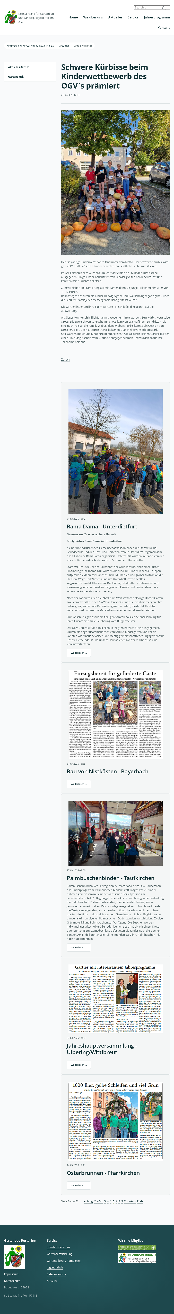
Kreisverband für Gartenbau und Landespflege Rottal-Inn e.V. (36, 18)
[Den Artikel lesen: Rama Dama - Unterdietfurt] (115, 451)
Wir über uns (93, 17)
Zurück (65, 359)
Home (73, 17)
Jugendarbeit (55, 1267)
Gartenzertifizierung (59, 1254)
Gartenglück (16, 77)
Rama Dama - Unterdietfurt (102, 526)
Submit (165, 8)
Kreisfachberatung (58, 1247)
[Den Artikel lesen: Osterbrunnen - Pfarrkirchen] (115, 1121)
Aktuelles (115, 17)
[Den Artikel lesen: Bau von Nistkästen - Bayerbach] (115, 714)
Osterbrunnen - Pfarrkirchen (103, 1173)
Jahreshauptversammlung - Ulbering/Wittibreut (102, 1048)
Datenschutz (12, 1281)
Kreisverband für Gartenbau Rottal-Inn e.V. (31, 45)
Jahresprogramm (157, 17)
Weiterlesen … (79, 652)
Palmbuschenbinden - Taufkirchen (110, 878)
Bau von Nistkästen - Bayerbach (107, 771)
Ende (140, 1201)
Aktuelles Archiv (18, 67)
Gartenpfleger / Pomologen (64, 1261)
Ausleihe (52, 1281)
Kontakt (164, 27)
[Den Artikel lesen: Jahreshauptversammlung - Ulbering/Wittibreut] (115, 998)
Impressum (11, 1274)
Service (133, 17)
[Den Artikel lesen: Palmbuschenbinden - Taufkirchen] (115, 833)
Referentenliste (56, 1274)
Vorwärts (130, 1201)
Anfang (88, 1201)
